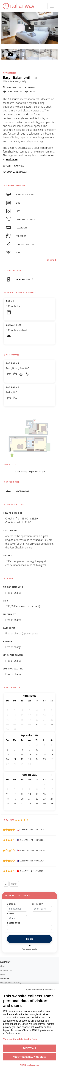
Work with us (6, 970)
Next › (14, 883)
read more (11, 159)
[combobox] (17, 918)
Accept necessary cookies (29, 1057)
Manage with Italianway (10, 982)
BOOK (29, 938)
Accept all (30, 1048)
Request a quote (29, 949)
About (3, 966)
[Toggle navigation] (51, 6)
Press (2, 974)
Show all (51, 259)
